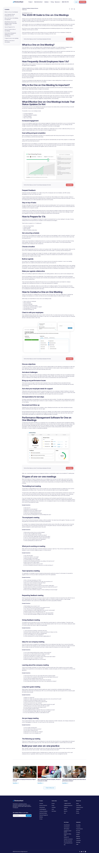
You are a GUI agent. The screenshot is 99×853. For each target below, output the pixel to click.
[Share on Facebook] (70, 9)
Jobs (65, 813)
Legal (77, 844)
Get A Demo (82, 2)
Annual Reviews (67, 824)
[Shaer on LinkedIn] (74, 9)
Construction (78, 840)
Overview (41, 803)
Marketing (78, 836)
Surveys (40, 818)
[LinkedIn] (85, 852)
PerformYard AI (42, 807)
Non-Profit (78, 830)
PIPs (64, 844)
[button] (31, 2)
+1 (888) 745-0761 (67, 803)
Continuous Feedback (43, 811)
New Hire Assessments (68, 840)
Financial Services (79, 828)
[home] (18, 2)
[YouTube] (81, 852)
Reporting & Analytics (43, 813)
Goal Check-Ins (66, 826)
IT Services (78, 826)
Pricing (53, 805)
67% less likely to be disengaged (53, 126)
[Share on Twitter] (72, 9)
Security (77, 813)
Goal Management (42, 809)
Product (53, 803)
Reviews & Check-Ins (43, 805)
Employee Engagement (43, 815)
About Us (65, 811)
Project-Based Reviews (68, 842)
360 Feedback (66, 828)
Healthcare (78, 838)
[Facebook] (83, 852)
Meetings (41, 816)
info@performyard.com (68, 805)
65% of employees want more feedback (53, 192)
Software (77, 834)
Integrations (78, 809)
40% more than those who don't (32, 141)
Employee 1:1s (66, 837)
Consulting (78, 832)
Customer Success (79, 807)
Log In (76, 2)
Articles (77, 803)
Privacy (77, 811)
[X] (80, 852)
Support (65, 809)
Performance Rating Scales (67, 834)
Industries (78, 822)
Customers (54, 807)
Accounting (78, 824)
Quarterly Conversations (68, 839)
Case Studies (78, 805)
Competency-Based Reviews (67, 831)
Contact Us (66, 807)
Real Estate (78, 842)
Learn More (69, 39)
